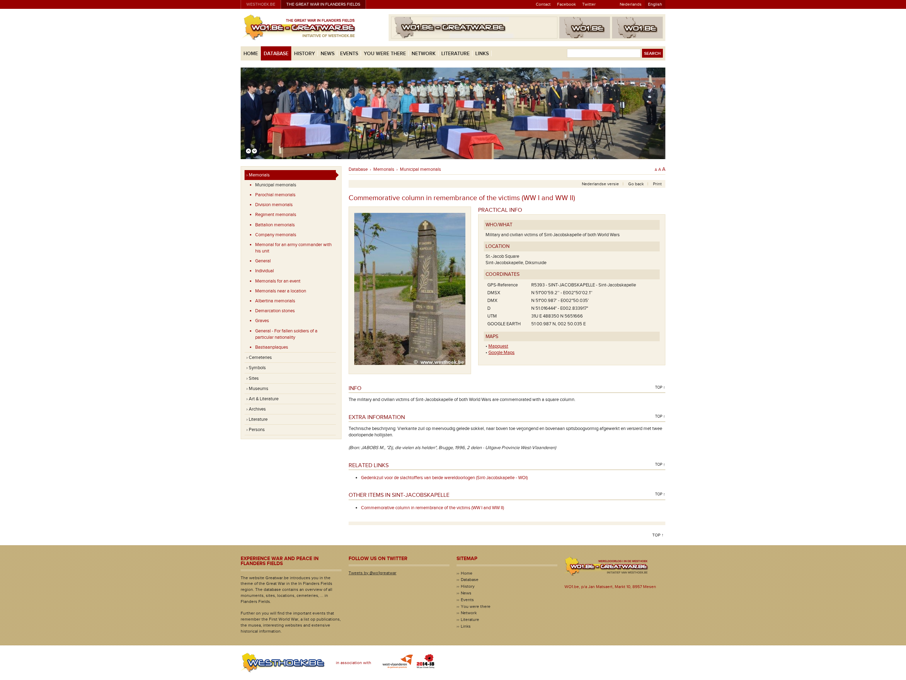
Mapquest (498, 346)
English (655, 4)
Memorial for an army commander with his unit (293, 248)
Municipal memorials (275, 185)
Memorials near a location (280, 291)
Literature (455, 54)
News (327, 54)
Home (250, 54)
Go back (636, 183)
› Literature (257, 419)
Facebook (566, 4)
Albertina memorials (275, 301)
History (304, 54)
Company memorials (275, 235)
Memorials (383, 169)
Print (657, 183)
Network (424, 54)
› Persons (255, 429)
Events (349, 54)
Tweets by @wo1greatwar (372, 572)
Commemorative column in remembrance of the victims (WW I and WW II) (432, 508)
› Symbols (256, 368)
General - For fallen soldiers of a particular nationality (286, 334)
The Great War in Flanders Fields (323, 4)
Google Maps (501, 352)
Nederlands (631, 4)
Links (482, 54)
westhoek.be (260, 4)
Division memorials (274, 205)
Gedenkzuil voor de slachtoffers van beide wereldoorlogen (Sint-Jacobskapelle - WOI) (444, 478)
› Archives (256, 409)
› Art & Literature (262, 399)
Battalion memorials (275, 225)
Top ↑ (660, 387)
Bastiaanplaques (271, 347)
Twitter (589, 4)
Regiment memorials (275, 214)
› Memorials (258, 175)
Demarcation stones (275, 311)
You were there (385, 54)
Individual (264, 271)
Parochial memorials (275, 195)
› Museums (257, 388)
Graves (262, 321)
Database (276, 54)
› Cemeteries (259, 357)
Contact (543, 4)
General (263, 261)
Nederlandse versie (600, 183)
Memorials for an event (277, 281)
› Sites (252, 378)
